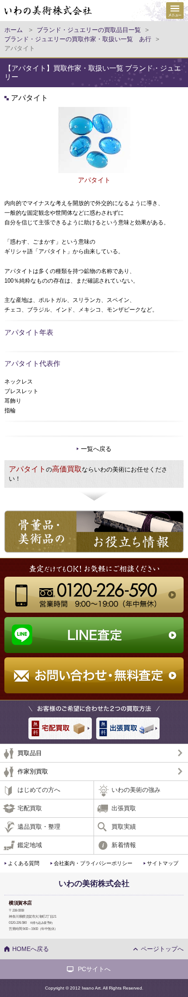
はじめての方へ (38, 789)
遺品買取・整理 (38, 826)
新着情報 (123, 844)
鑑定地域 (29, 844)
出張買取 (123, 808)
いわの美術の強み (135, 789)
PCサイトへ (94, 968)
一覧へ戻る (96, 448)
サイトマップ (162, 863)
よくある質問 (23, 863)
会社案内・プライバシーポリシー (93, 863)
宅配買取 (29, 808)
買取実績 (123, 826)
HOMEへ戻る (30, 948)
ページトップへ (162, 948)
